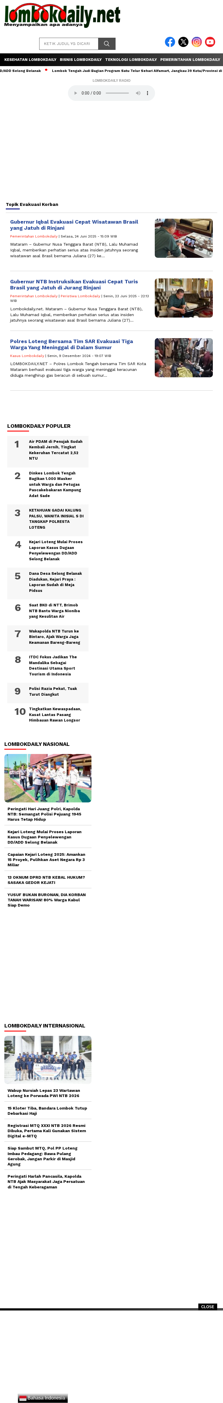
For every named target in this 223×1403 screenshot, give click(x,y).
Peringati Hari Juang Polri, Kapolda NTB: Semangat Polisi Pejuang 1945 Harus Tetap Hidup (44, 814)
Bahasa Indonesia (45, 1397)
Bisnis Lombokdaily (81, 59)
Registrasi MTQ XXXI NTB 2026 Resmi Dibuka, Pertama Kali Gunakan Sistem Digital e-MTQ (47, 1130)
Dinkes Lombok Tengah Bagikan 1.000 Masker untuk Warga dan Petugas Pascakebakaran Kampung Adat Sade (55, 484)
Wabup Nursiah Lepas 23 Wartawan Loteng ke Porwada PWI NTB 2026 (44, 1093)
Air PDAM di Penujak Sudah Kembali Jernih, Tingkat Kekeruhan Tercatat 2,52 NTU (55, 450)
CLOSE (207, 1307)
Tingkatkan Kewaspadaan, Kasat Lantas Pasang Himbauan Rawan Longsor (55, 714)
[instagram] (198, 45)
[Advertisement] (111, 1358)
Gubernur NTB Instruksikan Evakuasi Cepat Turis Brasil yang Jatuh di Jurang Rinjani (74, 284)
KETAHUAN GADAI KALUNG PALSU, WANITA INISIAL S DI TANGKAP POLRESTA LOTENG (56, 519)
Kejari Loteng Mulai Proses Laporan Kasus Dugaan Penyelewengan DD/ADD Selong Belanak (56, 550)
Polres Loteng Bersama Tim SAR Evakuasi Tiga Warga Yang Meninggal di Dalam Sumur (71, 344)
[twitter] (184, 45)
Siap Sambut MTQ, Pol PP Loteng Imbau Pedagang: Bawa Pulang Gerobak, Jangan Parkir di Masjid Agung (43, 1156)
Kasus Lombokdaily (27, 356)
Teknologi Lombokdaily (131, 59)
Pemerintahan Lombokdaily (190, 59)
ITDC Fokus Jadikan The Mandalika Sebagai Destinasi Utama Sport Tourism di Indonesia (53, 665)
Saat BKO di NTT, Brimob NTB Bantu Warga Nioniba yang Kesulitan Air (54, 611)
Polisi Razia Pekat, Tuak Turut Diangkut (53, 691)
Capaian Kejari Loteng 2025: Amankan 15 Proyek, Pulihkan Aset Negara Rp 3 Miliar (46, 859)
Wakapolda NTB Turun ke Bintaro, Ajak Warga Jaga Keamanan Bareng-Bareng (54, 637)
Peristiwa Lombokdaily (80, 296)
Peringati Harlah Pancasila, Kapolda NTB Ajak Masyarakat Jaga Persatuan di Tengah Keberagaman (46, 1181)
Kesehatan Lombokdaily (30, 59)
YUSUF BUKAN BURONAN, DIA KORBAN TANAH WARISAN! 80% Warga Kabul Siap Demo (47, 899)
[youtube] (211, 45)
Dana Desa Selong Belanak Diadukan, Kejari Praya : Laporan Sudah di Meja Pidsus (55, 582)
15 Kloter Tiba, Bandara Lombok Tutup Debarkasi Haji (47, 1111)
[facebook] (171, 45)
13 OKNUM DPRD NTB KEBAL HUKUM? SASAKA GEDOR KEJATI (46, 880)
